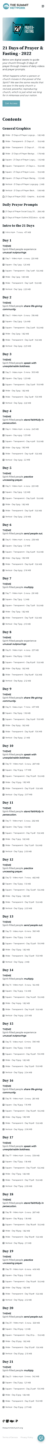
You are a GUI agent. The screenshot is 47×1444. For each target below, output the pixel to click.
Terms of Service (10, 1437)
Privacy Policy (27, 1437)
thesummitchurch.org (13, 1428)
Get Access (11, 103)
